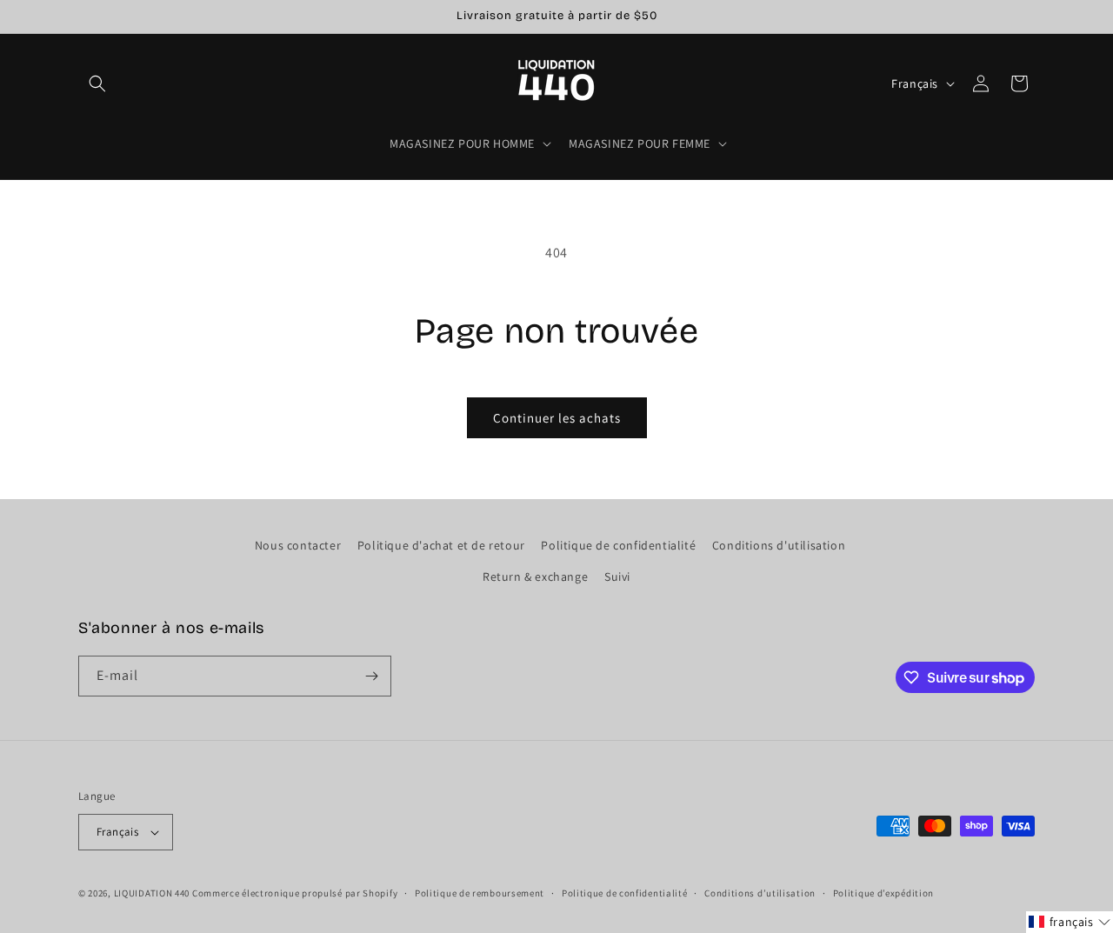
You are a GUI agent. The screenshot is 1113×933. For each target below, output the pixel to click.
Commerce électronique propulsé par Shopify (294, 893)
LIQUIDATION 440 (152, 893)
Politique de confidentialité (618, 545)
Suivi (617, 576)
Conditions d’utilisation (760, 893)
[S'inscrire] (371, 676)
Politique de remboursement (479, 893)
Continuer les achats (557, 418)
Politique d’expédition (883, 893)
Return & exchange (535, 576)
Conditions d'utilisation (778, 545)
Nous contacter (298, 545)
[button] (97, 83)
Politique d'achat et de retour (441, 545)
